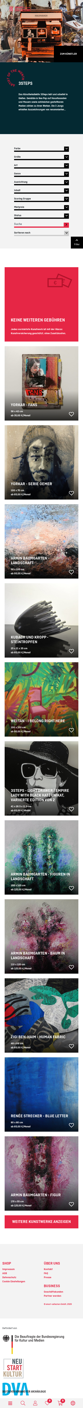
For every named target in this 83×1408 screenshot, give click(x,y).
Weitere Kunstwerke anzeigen (41, 1222)
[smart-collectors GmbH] (20, 8)
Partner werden (52, 1296)
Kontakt (48, 1269)
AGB (4, 1273)
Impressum (8, 1269)
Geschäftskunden (53, 1291)
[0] (47, 1404)
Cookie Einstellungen (13, 1281)
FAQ (46, 1273)
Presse (47, 1277)
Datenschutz (9, 1277)
